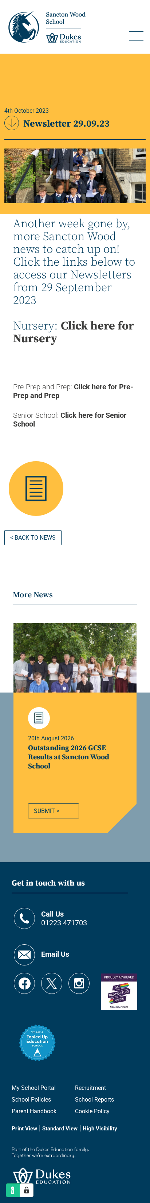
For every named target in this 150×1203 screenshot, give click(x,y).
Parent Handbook (34, 1111)
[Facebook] (24, 980)
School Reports (94, 1099)
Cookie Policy (92, 1111)
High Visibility (100, 1128)
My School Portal (34, 1087)
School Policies (31, 1099)
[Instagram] (79, 980)
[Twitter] (51, 980)
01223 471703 (64, 918)
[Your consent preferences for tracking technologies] (26, 1190)
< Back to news (33, 537)
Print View (24, 1128)
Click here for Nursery (73, 332)
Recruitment (90, 1087)
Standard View (60, 1128)
